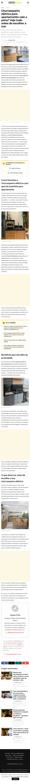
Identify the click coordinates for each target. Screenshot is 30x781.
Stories (21, 759)
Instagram (14, 643)
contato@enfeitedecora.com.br (14, 654)
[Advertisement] (15, 105)
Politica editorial (18, 757)
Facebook (20, 643)
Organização (6, 691)
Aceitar (15, 779)
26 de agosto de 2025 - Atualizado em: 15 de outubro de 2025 (19, 740)
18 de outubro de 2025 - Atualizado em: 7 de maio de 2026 (19, 705)
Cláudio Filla (11, 40)
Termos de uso (9, 757)
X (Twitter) (8, 643)
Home (2, 7)
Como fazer (7, 7)
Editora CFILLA (21, 771)
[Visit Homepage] (15, 2)
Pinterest (19, 644)
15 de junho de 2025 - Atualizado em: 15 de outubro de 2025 (19, 723)
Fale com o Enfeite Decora (17, 753)
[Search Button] (28, 2)
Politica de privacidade (22, 776)
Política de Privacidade (18, 755)
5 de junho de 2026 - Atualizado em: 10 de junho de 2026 (20, 686)
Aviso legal (7, 753)
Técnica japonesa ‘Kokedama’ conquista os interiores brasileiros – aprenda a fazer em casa (20, 713)
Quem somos (8, 755)
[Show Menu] (2, 2)
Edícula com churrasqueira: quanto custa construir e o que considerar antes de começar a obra (21, 676)
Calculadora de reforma (12, 759)
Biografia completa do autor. (16, 632)
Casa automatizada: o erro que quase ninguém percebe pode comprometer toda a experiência (20, 695)
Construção (6, 673)
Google (4, 646)
